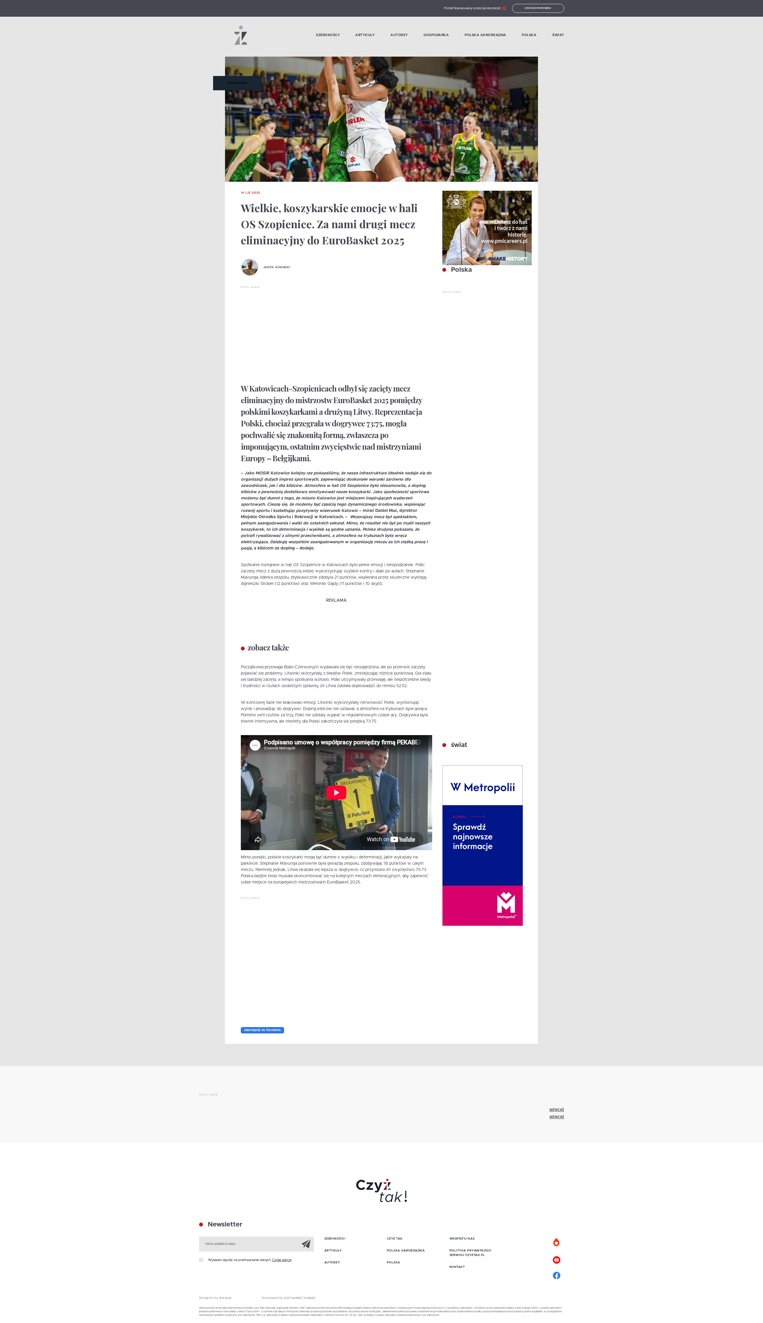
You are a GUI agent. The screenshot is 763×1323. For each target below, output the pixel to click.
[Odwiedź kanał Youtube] (556, 1259)
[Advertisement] (336, 334)
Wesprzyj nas (462, 1238)
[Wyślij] (306, 1244)
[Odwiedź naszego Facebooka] (556, 1274)
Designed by (209, 1297)
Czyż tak (395, 1238)
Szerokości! (328, 35)
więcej (556, 1109)
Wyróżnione (237, 83)
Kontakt (457, 1266)
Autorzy (399, 35)
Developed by (273, 1297)
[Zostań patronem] (556, 1243)
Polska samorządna (485, 35)
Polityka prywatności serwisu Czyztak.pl (470, 1253)
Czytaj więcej (281, 1260)
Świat (558, 35)
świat (458, 745)
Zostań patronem (538, 8)
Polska (529, 35)
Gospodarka (436, 35)
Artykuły (365, 35)
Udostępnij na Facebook (262, 1030)
